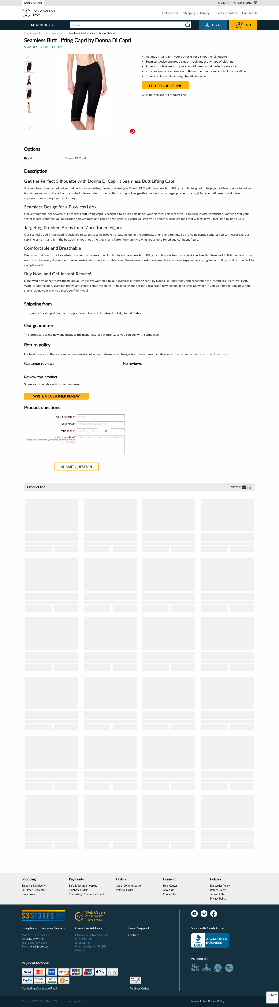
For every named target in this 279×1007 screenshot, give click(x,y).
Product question (64, 437)
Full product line (165, 86)
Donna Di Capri (75, 158)
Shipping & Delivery (196, 13)
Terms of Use (217, 894)
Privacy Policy (218, 898)
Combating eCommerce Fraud (86, 894)
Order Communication (129, 885)
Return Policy (218, 890)
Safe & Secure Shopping (83, 885)
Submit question (76, 467)
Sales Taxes (28, 894)
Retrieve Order (124, 890)
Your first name (65, 416)
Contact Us (249, 13)
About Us (168, 890)
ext (106, 430)
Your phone (67, 430)
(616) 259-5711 (35, 938)
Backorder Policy (220, 885)
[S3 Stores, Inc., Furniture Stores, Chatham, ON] (210, 940)
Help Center (170, 13)
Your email (68, 423)
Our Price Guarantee (34, 890)
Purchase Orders (226, 13)
